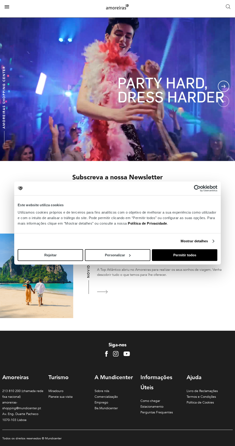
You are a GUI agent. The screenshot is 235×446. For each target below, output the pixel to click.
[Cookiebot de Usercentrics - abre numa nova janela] (197, 188)
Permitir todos (184, 255)
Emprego (101, 402)
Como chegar (150, 401)
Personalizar (115, 255)
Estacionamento (151, 406)
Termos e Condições (201, 397)
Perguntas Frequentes (156, 412)
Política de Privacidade (147, 223)
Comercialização (106, 397)
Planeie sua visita (60, 397)
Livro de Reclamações (202, 391)
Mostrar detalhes (194, 241)
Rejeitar (50, 255)
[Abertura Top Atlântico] (103, 292)
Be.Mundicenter (106, 408)
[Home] (117, 7)
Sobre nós (102, 391)
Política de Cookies (200, 402)
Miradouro (55, 391)
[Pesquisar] (228, 7)
